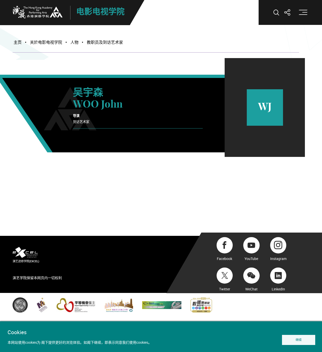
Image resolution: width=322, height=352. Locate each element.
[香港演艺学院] (38, 12)
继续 (299, 340)
